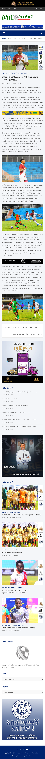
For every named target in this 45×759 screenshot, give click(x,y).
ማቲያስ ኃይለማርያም (19, 593)
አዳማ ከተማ (5, 587)
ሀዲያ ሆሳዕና (5, 73)
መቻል (11, 73)
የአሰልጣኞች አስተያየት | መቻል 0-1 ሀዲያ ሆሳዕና (26, 334)
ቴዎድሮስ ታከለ (17, 83)
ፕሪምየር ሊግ (24, 73)
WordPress (29, 756)
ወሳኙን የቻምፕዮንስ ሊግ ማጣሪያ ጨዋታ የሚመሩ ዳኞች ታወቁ (19, 427)
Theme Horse (36, 753)
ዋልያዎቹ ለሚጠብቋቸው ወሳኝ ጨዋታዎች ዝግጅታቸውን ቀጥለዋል (20, 392)
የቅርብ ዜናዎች (8, 482)
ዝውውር (13, 587)
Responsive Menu (37, 9)
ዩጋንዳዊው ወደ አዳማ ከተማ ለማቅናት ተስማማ (15, 406)
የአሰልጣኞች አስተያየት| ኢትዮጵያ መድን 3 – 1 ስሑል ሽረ (21, 328)
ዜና (19, 73)
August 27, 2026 (6, 517)
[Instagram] (20, 749)
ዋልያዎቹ (4, 512)
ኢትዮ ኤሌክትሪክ (6, 625)
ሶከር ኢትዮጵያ (19, 753)
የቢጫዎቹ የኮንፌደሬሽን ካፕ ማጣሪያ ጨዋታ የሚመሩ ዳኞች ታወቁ (20, 420)
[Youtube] (27, 749)
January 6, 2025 (6, 83)
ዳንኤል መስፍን (17, 517)
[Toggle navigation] (4, 33)
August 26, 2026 (6, 593)
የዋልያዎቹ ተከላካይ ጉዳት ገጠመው (11, 399)
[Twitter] (23, 749)
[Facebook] (18, 749)
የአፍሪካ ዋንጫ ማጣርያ (14, 512)
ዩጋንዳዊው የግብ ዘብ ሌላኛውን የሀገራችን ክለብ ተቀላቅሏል (18, 413)
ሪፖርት (15, 73)
